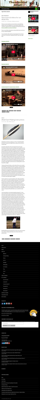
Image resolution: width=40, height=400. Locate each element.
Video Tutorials (4, 275)
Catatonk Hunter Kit (6, 284)
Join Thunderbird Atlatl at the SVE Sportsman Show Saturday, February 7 (13, 358)
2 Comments (12, 121)
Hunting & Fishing (5, 255)
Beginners (4, 253)
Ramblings (4, 262)
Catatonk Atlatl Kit (5, 86)
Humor (4, 271)
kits (15, 110)
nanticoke (19, 110)
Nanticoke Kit (5, 288)
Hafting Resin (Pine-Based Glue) (7, 390)
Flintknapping (5, 264)
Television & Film (5, 294)
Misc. (4, 273)
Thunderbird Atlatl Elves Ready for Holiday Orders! (10, 361)
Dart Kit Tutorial (5, 279)
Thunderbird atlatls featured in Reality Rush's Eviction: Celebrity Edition (13, 392)
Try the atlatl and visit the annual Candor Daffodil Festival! (11, 352)
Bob (8, 121)
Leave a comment (16, 21)
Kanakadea (11, 110)
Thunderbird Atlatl (5, 8)
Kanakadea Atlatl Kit (5, 41)
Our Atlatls (4, 247)
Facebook (3, 368)
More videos (30, 38)
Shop (2, 245)
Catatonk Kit (5, 281)
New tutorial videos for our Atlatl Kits (11, 18)
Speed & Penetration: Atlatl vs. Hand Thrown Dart (10, 386)
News (2, 15)
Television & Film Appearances (6, 388)
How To (4, 260)
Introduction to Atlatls (5, 315)
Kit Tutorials (4, 277)
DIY (7, 110)
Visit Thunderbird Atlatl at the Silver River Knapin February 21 (12, 355)
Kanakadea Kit (5, 286)
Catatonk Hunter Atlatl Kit (14, 86)
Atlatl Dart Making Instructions (13, 120)
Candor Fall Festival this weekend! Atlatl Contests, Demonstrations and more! (14, 363)
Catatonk (4, 110)
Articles (3, 251)
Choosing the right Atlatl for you (32, 23)
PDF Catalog (4, 296)
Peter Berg (10, 21)
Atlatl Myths (4, 381)
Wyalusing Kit (5, 290)
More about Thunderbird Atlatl (7, 313)
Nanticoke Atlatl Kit (5, 64)
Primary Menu (39, 9)
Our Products (6, 15)
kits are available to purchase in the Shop (9, 27)
